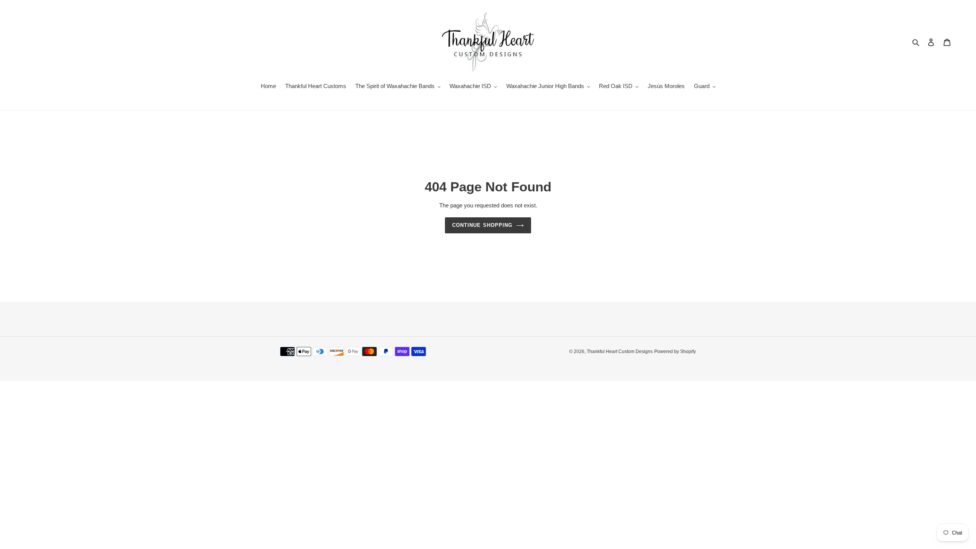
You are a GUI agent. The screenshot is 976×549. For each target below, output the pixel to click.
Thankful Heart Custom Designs (620, 351)
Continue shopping (482, 225)
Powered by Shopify (675, 351)
